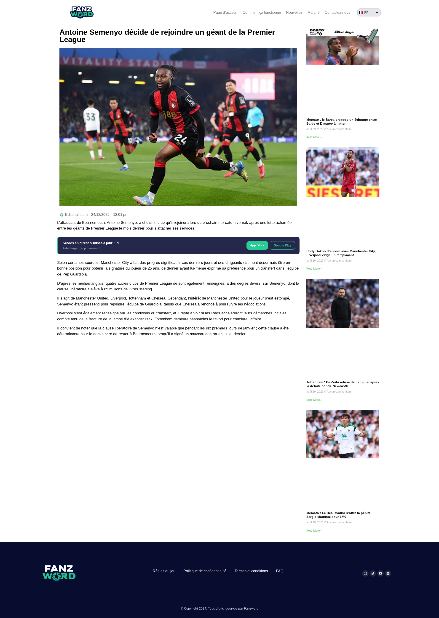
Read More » (314, 137)
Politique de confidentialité (204, 571)
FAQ (279, 571)
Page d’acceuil (225, 12)
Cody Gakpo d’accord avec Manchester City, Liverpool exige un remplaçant (341, 253)
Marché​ (314, 12)
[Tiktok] (373, 573)
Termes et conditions (251, 571)
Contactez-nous (337, 12)
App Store (257, 245)
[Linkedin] (388, 573)
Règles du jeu (164, 571)
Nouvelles (294, 12)
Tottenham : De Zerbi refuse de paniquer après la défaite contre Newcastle (342, 384)
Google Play (282, 245)
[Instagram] (365, 573)
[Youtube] (380, 573)
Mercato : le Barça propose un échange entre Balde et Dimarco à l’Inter (341, 121)
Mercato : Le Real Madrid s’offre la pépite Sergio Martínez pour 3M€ (338, 515)
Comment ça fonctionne (262, 12)
